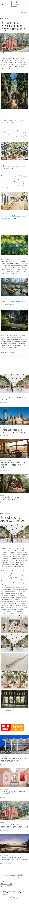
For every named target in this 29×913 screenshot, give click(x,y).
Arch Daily (8, 710)
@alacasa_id (11, 892)
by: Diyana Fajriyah (4, 470)
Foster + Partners (21, 556)
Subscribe (9, 891)
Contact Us (19, 891)
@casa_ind (17, 892)
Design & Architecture (5, 460)
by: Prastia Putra (3, 402)
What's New (3, 395)
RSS (23, 891)
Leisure (2, 495)
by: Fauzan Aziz (3, 502)
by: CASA (2, 764)
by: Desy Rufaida (23, 12)
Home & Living (4, 789)
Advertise (14, 891)
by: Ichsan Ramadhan (5, 863)
